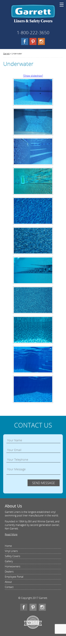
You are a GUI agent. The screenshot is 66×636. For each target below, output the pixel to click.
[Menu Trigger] (61, 4)
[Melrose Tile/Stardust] (33, 270)
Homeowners (12, 566)
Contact (9, 587)
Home (8, 546)
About (8, 582)
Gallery (9, 561)
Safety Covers (12, 556)
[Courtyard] (33, 240)
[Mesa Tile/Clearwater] (33, 181)
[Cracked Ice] (33, 211)
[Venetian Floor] (33, 151)
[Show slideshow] (33, 75)
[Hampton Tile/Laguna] (33, 92)
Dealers (9, 571)
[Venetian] (33, 300)
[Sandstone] (33, 122)
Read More (11, 534)
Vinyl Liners (11, 551)
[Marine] (33, 359)
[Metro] (33, 330)
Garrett (33, 15)
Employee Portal (14, 576)
